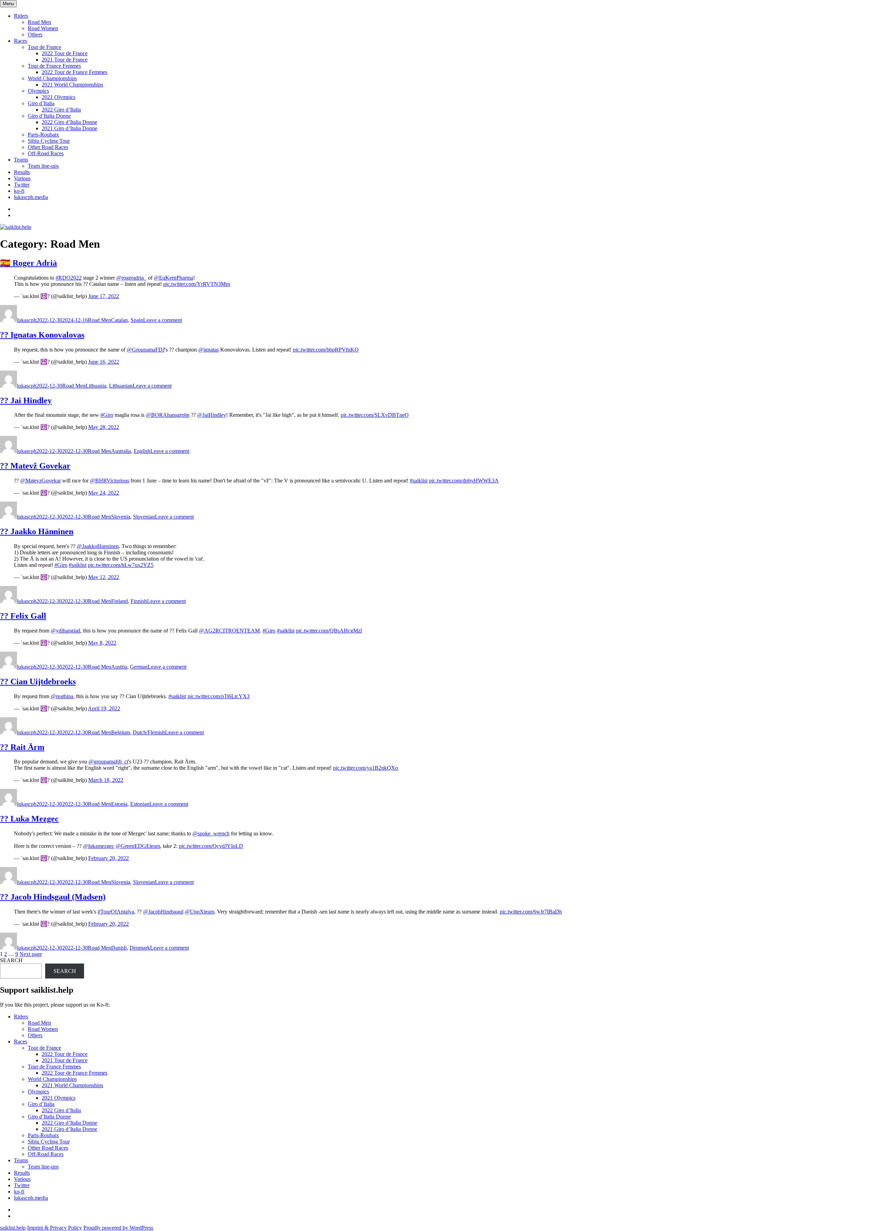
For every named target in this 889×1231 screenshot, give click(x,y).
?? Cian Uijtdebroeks (38, 681)
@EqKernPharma (173, 278)
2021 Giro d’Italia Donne (69, 128)
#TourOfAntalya (116, 912)
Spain (137, 320)
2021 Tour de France (65, 60)
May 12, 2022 (103, 577)
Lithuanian (121, 386)
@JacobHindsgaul (163, 912)
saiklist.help (13, 1228)
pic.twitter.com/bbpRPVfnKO (326, 350)
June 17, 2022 (103, 296)
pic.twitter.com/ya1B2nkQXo (365, 768)
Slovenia (120, 517)
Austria (119, 667)
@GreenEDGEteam (138, 846)
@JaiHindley (211, 415)
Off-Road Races (46, 153)
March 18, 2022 (105, 780)
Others (35, 35)
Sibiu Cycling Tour (49, 141)
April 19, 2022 (104, 708)
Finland (119, 601)
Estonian (139, 804)
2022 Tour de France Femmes (74, 72)
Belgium (120, 732)
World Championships (52, 78)
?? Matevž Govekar (35, 465)
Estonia (119, 804)
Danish (119, 948)
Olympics (38, 91)
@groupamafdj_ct (108, 762)
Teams (21, 160)
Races (20, 41)
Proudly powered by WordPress (118, 1228)
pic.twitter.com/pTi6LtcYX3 (219, 696)
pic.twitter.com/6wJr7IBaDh (531, 912)
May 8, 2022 (102, 643)
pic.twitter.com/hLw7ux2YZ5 (120, 565)
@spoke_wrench (211, 833)
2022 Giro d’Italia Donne (69, 122)
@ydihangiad (65, 631)
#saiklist (418, 481)
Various (22, 178)
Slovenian (144, 517)
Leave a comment (162, 320)
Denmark (140, 948)
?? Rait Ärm (22, 747)
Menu (8, 3)
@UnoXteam (199, 912)
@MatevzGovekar (40, 481)
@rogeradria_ (131, 278)
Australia (121, 451)
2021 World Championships (72, 85)
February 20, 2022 (108, 858)
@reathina (62, 696)
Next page (30, 954)
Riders (21, 16)
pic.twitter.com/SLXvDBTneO (375, 415)
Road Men (39, 22)
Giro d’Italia (41, 103)
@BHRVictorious (109, 481)
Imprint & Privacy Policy (54, 1228)
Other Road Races (48, 147)
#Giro (106, 415)
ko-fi (19, 191)
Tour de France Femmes (54, 66)
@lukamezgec (98, 846)
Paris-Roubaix (43, 135)
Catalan (119, 320)
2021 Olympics (58, 97)
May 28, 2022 (103, 427)
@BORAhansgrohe (168, 415)
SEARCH (11, 960)
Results (22, 172)
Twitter (22, 185)
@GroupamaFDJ (146, 350)
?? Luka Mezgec (29, 818)
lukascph (26, 320)
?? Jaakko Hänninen (36, 531)
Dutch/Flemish (149, 732)
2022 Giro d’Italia (61, 110)
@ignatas (208, 350)
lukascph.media (31, 197)
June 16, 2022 (103, 362)
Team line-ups (43, 166)
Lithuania (95, 386)
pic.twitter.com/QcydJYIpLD (211, 846)
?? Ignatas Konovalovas (42, 334)
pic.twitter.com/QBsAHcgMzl (329, 631)
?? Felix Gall (23, 615)
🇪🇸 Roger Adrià (28, 262)
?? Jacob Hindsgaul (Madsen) (53, 896)
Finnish (139, 601)
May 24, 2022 (103, 493)
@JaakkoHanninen (98, 546)
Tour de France (44, 47)
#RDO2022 (69, 278)
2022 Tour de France (65, 53)
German (139, 667)
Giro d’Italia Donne (49, 116)
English (142, 451)
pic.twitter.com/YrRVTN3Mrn (196, 284)
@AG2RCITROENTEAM (229, 631)
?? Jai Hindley (26, 400)
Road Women (43, 28)
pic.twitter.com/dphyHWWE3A (464, 481)
